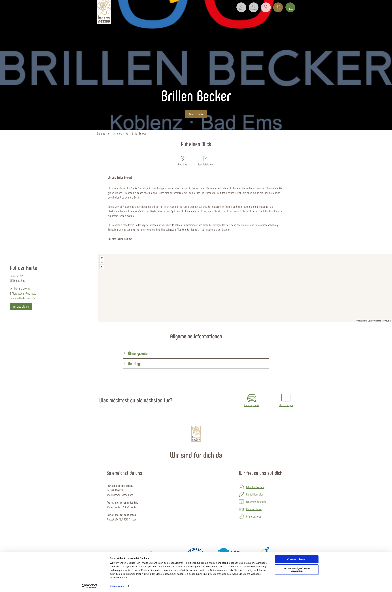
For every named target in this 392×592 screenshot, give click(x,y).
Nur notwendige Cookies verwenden (296, 569)
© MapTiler (361, 320)
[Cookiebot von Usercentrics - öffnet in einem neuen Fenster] (89, 586)
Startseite (117, 133)
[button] (241, 7)
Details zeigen (117, 586)
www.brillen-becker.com (22, 298)
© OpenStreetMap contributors (378, 320)
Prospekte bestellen (256, 501)
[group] (196, 353)
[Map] (245, 288)
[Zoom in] (102, 257)
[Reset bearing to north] (102, 266)
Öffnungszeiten (254, 516)
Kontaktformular (254, 494)
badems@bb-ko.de (27, 293)
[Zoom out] (102, 262)
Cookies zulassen (296, 559)
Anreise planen (254, 509)
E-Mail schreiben (255, 487)
